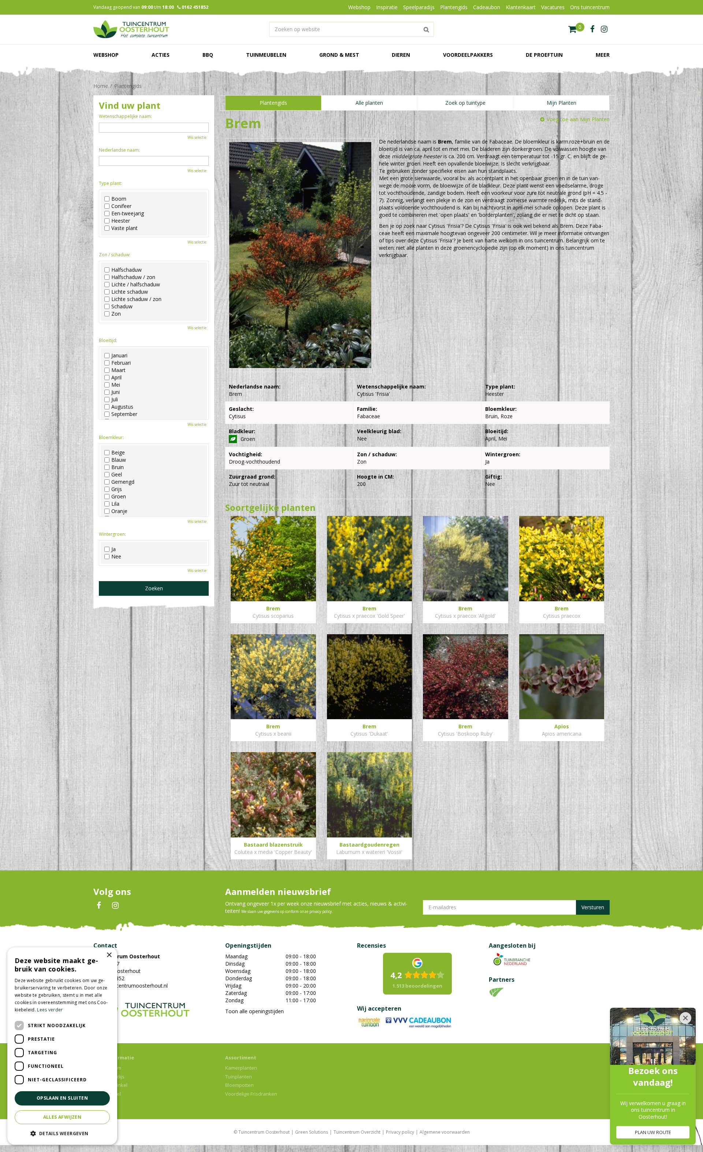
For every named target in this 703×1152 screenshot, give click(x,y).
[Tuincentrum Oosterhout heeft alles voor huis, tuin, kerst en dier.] (131, 29)
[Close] (685, 1018)
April (116, 377)
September (124, 414)
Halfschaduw (126, 269)
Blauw (118, 459)
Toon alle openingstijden (254, 1011)
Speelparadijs (108, 1076)
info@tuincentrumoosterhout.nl (130, 985)
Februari (121, 362)
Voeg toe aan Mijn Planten (578, 119)
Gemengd (122, 481)
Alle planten (369, 102)
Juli (114, 399)
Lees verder (50, 1010)
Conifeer (121, 206)
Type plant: (110, 183)
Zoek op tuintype (465, 102)
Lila (115, 503)
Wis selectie (197, 137)
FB (98, 905)
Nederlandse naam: (119, 150)
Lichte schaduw (129, 291)
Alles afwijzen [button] (62, 1117)
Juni (115, 392)
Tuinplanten (238, 1076)
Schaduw (122, 306)
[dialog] (62, 1046)
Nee (116, 556)
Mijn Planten (561, 102)
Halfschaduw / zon (133, 277)
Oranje (119, 511)
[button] (62, 1133)
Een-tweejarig (127, 213)
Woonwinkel (107, 1093)
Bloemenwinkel (110, 1085)
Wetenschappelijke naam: (125, 116)
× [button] (109, 955)
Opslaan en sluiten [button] (62, 1098)
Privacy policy (400, 1132)
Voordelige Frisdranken (251, 1093)
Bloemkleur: (111, 437)
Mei (115, 384)
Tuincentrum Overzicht (357, 1132)
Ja (113, 549)
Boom (118, 198)
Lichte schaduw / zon (136, 299)
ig (604, 29)
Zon (116, 313)
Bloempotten (239, 1085)
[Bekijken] (576, 29)
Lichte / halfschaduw (135, 284)
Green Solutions (311, 1132)
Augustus (122, 406)
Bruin (117, 467)
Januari (119, 355)
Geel (116, 474)
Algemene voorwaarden (445, 1132)
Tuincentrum (107, 1067)
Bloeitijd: (108, 340)
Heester (120, 220)
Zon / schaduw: (114, 254)
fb (592, 29)
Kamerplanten (241, 1067)
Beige (118, 452)
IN (115, 905)
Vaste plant (124, 228)
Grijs (116, 489)
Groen (118, 496)
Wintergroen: (112, 534)
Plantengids (273, 102)
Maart (118, 370)
